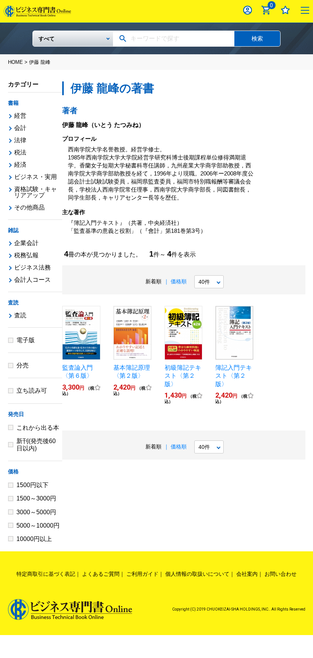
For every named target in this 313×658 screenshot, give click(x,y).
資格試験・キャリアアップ (35, 192)
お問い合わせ (281, 574)
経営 (20, 115)
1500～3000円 (36, 498)
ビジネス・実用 (35, 177)
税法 (20, 152)
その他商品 (29, 207)
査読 (13, 302)
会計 (20, 128)
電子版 (25, 340)
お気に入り (285, 10)
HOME (15, 62)
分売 (22, 365)
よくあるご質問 (100, 574)
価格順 (179, 281)
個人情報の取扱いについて (197, 574)
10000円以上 (34, 539)
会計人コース (32, 279)
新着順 (153, 281)
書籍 (13, 103)
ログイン (247, 10)
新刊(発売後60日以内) (36, 445)
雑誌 (13, 230)
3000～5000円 (36, 512)
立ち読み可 (31, 390)
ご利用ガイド (142, 574)
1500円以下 (32, 485)
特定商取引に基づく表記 (45, 574)
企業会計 (26, 243)
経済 (20, 164)
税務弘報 (26, 255)
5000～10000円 (38, 525)
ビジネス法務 (32, 267)
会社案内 (247, 574)
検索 (257, 38)
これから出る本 (37, 427)
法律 (20, 140)
